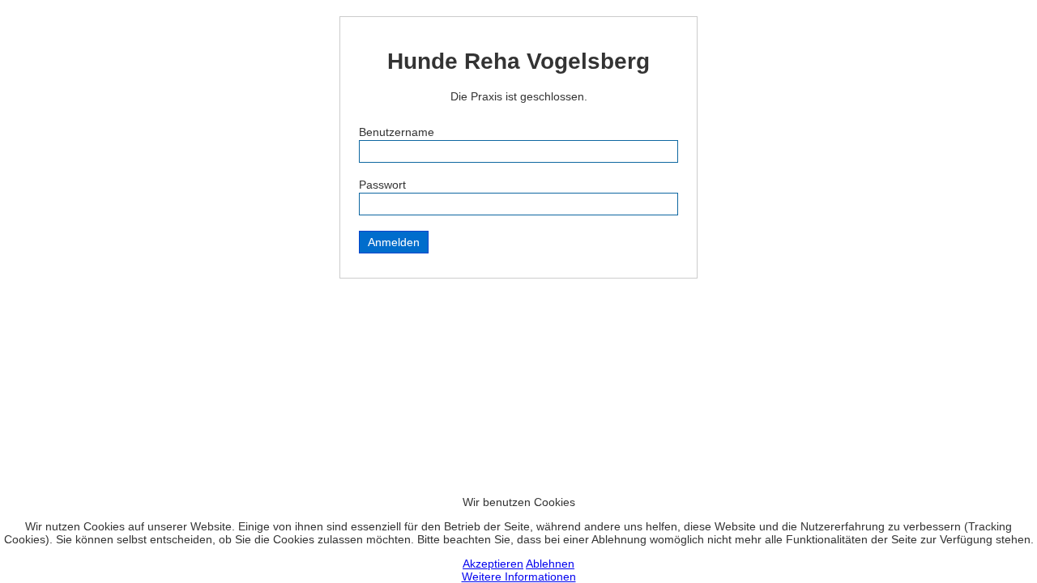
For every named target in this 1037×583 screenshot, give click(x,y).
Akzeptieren (493, 563)
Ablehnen (550, 563)
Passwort (382, 184)
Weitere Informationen (519, 576)
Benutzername (396, 132)
